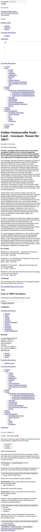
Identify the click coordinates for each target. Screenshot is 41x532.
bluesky (7, 29)
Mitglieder (11, 77)
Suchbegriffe (4, 1)
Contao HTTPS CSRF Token (12, 475)
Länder (10, 119)
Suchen (4, 3)
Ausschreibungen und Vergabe (17, 83)
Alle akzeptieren (6, 463)
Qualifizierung (12, 99)
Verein (6, 68)
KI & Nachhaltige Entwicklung (17, 104)
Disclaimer (8, 327)
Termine (7, 107)
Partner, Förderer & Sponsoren (17, 82)
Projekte (7, 87)
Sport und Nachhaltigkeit (15, 102)
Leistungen (11, 73)
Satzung (10, 71)
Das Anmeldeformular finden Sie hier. (12, 286)
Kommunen (12, 121)
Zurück (3, 290)
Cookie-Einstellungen (11, 331)
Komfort (7, 446)
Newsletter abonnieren (8, 303)
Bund (10, 118)
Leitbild (10, 70)
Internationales (12, 100)
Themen (7, 89)
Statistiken (8, 448)
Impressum (8, 326)
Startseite (7, 66)
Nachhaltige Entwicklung (16, 112)
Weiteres (11, 106)
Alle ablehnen (5, 527)
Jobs (9, 85)
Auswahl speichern (17, 463)
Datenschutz (8, 329)
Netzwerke (11, 97)
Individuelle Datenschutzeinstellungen (12, 528)
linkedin (7, 26)
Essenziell (8, 444)
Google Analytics (8, 523)
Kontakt (7, 36)
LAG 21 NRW (9, 124)
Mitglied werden (6, 23)
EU (9, 116)
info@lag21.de (5, 350)
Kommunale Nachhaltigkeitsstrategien (23, 92)
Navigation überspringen (8, 32)
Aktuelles (7, 109)
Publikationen (12, 75)
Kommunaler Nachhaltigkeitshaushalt (23, 95)
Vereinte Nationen (13, 114)
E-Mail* (3, 301)
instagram (7, 27)
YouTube (5, 507)
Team (10, 78)
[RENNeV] (4, 39)
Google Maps (7, 509)
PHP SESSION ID (8, 485)
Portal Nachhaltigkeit (11, 111)
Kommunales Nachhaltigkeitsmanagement (21, 90)
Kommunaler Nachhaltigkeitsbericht (23, 94)
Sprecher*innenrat (13, 80)
